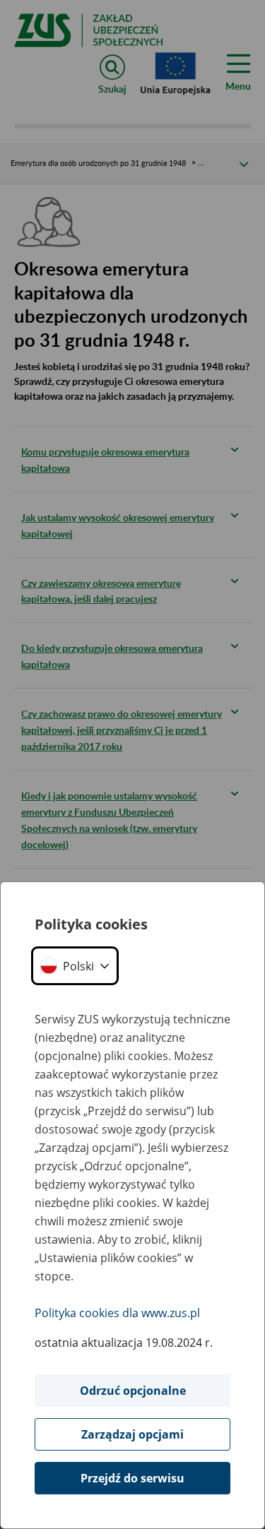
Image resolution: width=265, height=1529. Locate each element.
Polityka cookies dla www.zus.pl (117, 1313)
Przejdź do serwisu (132, 1478)
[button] (75, 966)
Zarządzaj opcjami (132, 1434)
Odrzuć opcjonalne (133, 1390)
